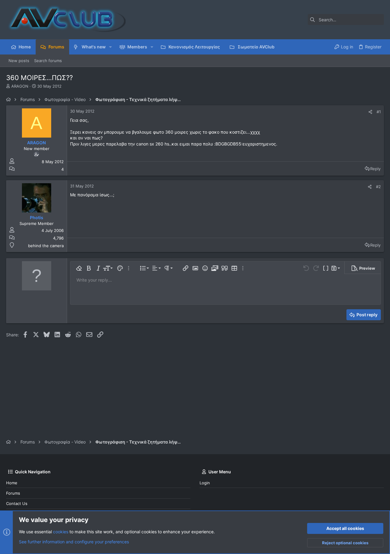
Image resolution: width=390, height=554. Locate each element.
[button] (110, 47)
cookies (60, 531)
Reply (375, 168)
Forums (13, 493)
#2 (378, 186)
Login (205, 482)
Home (11, 482)
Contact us (16, 503)
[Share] (370, 112)
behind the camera (46, 245)
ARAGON (19, 86)
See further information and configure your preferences (74, 541)
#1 (379, 111)
